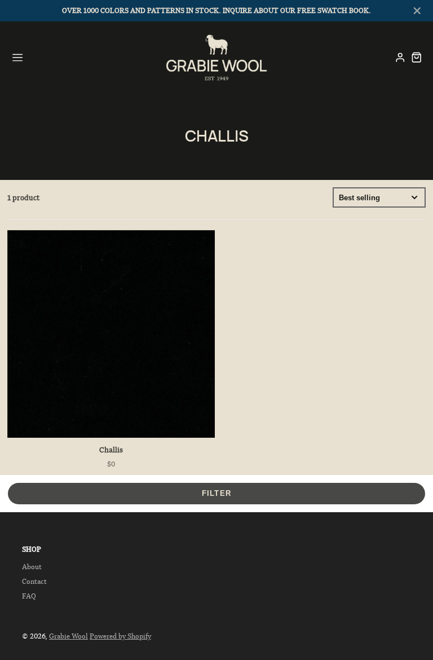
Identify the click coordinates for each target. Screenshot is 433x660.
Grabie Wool (68, 636)
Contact (34, 581)
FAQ (29, 596)
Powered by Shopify (120, 636)
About (32, 566)
